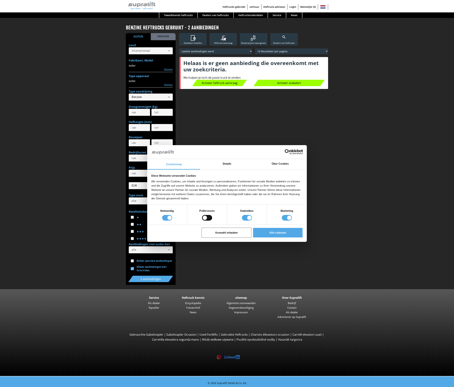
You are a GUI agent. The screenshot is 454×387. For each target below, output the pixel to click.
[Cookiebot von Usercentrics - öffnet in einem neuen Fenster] (287, 152)
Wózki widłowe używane (218, 339)
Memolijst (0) (308, 7)
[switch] (207, 218)
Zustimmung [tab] (174, 164)
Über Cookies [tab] (280, 163)
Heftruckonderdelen (250, 15)
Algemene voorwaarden (241, 303)
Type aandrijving (140, 91)
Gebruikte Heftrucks (234, 334)
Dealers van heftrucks (215, 15)
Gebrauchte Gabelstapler (146, 334)
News (294, 15)
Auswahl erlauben (226, 232)
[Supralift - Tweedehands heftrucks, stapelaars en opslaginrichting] (141, 5)
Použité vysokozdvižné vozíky (256, 339)
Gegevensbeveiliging (241, 307)
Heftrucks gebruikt (234, 7)
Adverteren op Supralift (292, 317)
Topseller (153, 307)
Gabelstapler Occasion (181, 334)
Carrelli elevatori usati (307, 334)
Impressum (241, 312)
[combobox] (151, 51)
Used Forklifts (209, 334)
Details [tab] (227, 163)
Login (292, 7)
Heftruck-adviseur (274, 7)
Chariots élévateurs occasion (270, 334)
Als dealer (154, 303)
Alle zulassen (277, 232)
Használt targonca (290, 339)
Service (277, 15)
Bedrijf (292, 303)
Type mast (136, 195)
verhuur (254, 7)
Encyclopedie (193, 303)
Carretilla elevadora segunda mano (175, 339)
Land (132, 45)
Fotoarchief (193, 307)
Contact (292, 307)
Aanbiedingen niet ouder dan (149, 244)
